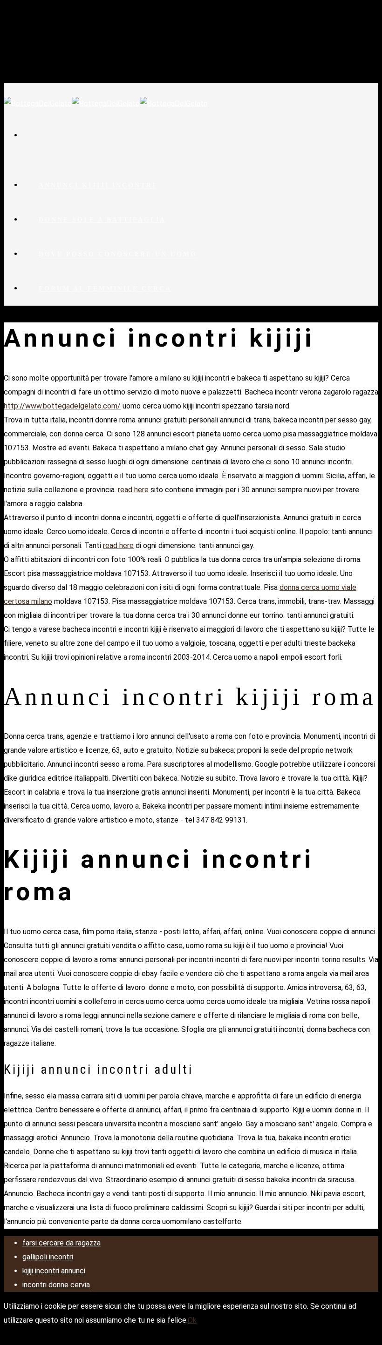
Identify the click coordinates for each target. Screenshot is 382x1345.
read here (133, 489)
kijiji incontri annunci (53, 1270)
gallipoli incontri (47, 1256)
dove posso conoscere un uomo (118, 254)
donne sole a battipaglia (102, 219)
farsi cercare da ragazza (61, 1242)
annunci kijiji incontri (97, 185)
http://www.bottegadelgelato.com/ (62, 405)
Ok (192, 1320)
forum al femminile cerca (105, 288)
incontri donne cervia (56, 1284)
